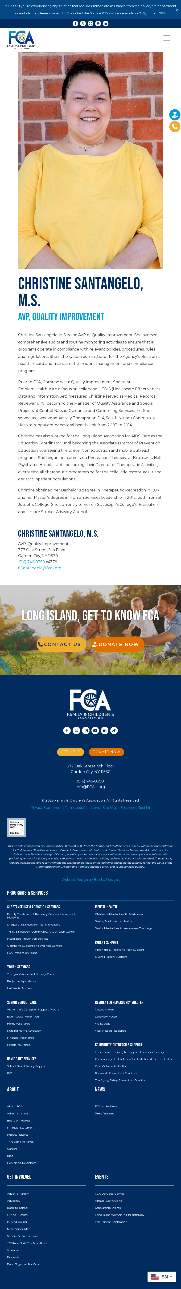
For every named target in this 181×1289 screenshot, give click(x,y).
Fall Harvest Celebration (111, 1222)
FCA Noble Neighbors (21, 1163)
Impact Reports (17, 1134)
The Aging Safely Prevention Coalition (121, 1080)
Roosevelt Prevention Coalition (116, 1073)
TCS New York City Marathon (27, 1243)
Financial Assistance (20, 1037)
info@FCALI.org (90, 787)
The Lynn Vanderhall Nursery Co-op (31, 974)
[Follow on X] (83, 23)
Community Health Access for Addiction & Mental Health (133, 1059)
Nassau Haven (104, 1009)
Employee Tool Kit (135, 808)
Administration (17, 1113)
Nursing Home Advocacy (24, 1030)
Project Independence (21, 981)
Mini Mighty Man (18, 1229)
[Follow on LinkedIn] (105, 23)
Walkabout (102, 1023)
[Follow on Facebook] (75, 23)
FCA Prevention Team (22, 952)
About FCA (14, 1106)
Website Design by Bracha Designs (90, 880)
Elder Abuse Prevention (23, 1016)
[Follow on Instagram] (90, 23)
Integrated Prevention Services (27, 938)
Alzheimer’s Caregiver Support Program (34, 1009)
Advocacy (13, 1200)
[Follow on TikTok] (114, 730)
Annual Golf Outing (108, 1200)
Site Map (110, 808)
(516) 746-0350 (31, 562)
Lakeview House (106, 1016)
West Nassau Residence (110, 1030)
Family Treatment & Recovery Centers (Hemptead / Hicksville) (41, 916)
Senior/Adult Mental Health (113, 921)
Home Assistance (18, 1023)
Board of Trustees (18, 1120)
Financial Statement (21, 1127)
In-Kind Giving (17, 1222)
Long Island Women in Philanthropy (119, 1215)
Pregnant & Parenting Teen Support (119, 949)
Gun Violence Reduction (111, 1066)
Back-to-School (17, 1207)
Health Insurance (18, 1044)
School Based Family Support (27, 1066)
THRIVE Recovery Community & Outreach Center (41, 931)
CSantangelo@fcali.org (40, 568)
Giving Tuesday (17, 1215)
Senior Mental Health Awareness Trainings (123, 928)
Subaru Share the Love (22, 1236)
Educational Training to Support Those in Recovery (129, 1052)
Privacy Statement (46, 808)
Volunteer (13, 1250)
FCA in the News (106, 1106)
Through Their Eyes (20, 1141)
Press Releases (104, 1113)
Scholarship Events (108, 1207)
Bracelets (13, 1257)
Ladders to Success (19, 988)
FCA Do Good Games (109, 1193)
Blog (10, 1155)
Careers (12, 1148)
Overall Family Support (111, 956)
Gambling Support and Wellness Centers (34, 945)
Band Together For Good (23, 1264)
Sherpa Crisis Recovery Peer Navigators (33, 924)
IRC (9, 1073)
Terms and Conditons (82, 808)
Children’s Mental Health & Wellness (119, 914)
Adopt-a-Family (18, 1193)
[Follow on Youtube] (98, 23)
